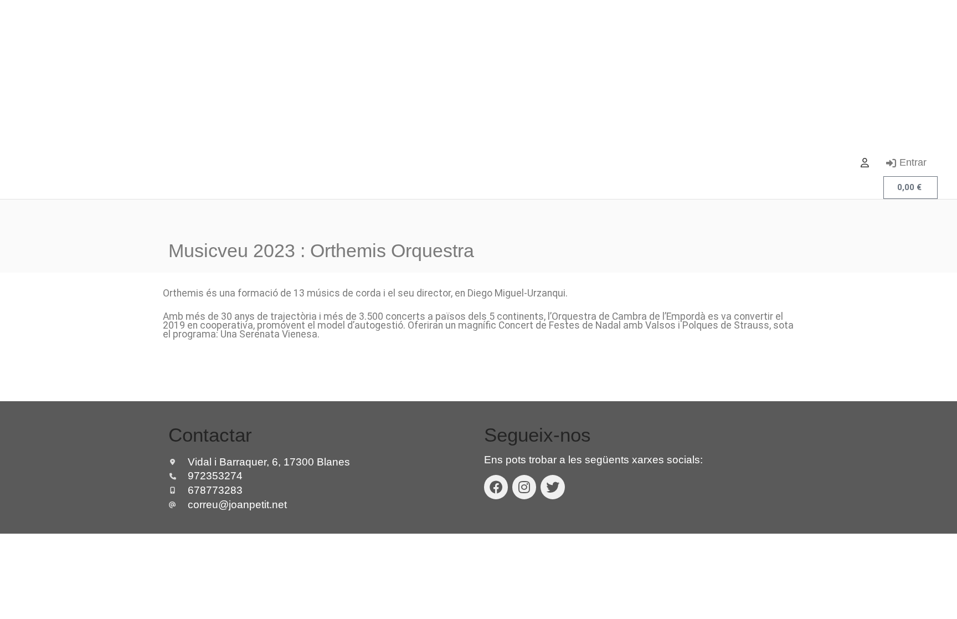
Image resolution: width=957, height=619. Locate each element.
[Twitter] (552, 487)
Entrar (913, 162)
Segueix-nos (537, 435)
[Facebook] (496, 487)
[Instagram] (524, 487)
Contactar (210, 435)
